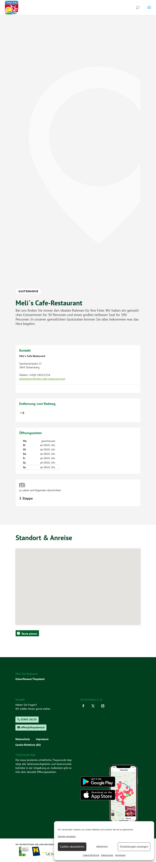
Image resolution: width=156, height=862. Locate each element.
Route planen (29, 633)
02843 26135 (29, 719)
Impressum (120, 855)
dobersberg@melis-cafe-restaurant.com (42, 378)
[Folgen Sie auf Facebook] (84, 706)
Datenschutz (107, 855)
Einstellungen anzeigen (134, 846)
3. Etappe (26, 498)
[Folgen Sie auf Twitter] (94, 706)
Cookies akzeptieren (72, 846)
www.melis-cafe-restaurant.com (37, 386)
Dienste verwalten (67, 836)
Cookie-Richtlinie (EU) (28, 744)
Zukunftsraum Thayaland (30, 679)
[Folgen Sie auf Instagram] (104, 706)
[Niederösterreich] (36, 855)
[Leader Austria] (52, 855)
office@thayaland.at (33, 727)
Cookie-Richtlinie (91, 855)
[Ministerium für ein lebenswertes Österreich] (25, 855)
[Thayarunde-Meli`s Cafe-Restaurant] (78, 155)
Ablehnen (102, 846)
